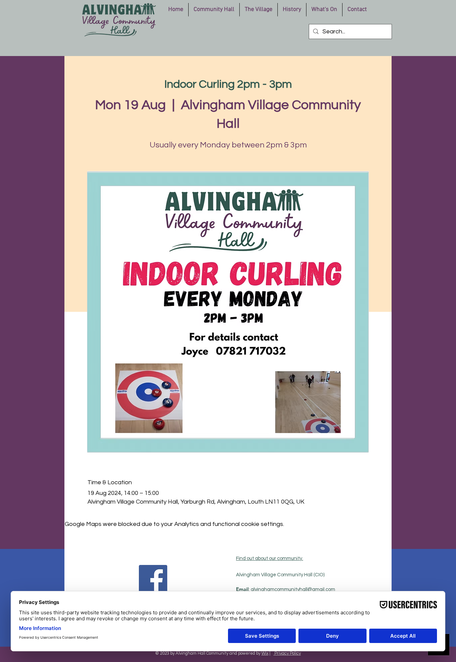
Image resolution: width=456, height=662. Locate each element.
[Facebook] (153, 579)
